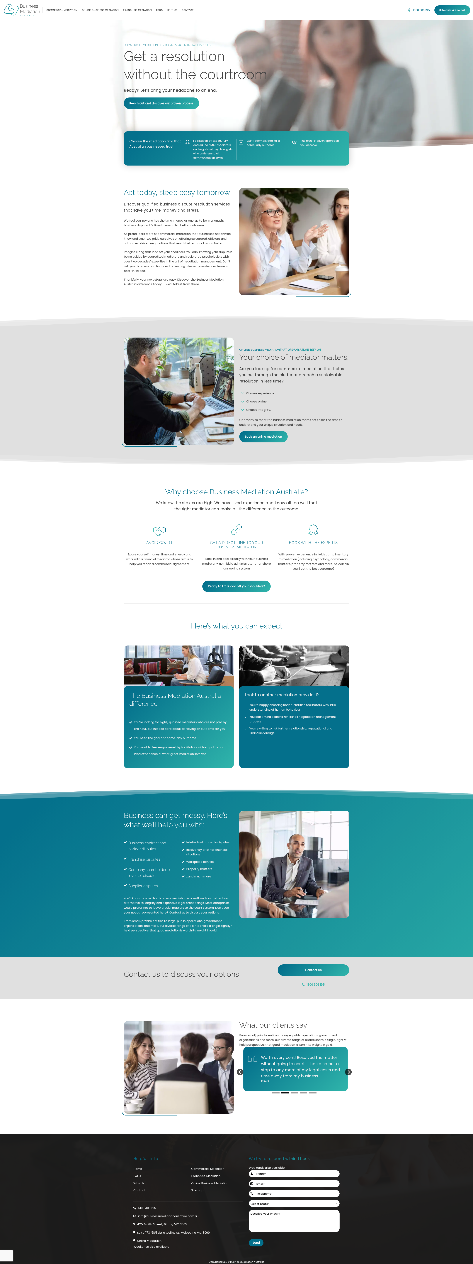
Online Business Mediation (100, 10)
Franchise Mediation (137, 10)
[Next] (348, 1075)
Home (137, 1169)
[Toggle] (242, 393)
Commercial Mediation (61, 10)
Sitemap (197, 1190)
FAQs (159, 10)
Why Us (172, 10)
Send (256, 1243)
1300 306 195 (421, 10)
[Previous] (240, 1075)
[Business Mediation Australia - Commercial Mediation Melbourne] (22, 10)
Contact (187, 10)
